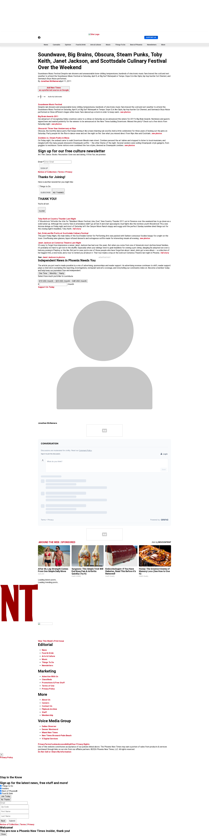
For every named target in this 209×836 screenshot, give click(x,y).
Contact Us (47, 706)
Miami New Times (50, 732)
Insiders (5, 788)
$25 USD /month (63, 281)
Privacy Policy (48, 689)
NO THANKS (58, 192)
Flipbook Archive (49, 709)
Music (108, 45)
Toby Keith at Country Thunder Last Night (57, 219)
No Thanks (5, 799)
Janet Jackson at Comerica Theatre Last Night (59, 243)
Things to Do (7, 786)
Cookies (54, 744)
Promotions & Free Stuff (53, 682)
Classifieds (47, 679)
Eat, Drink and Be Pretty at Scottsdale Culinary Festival (63, 233)
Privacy (68, 172)
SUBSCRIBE (46, 192)
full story (77, 229)
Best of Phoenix (136, 45)
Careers (45, 703)
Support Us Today (46, 287)
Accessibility (64, 744)
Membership (47, 715)
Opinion (68, 45)
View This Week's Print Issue (51, 641)
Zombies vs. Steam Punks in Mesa (53, 138)
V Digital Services (50, 739)
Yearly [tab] (61, 273)
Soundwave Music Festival (50, 104)
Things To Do (120, 45)
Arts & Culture (95, 45)
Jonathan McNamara (50, 81)
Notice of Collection (47, 172)
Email (41, 162)
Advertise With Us (50, 676)
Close (3, 834)
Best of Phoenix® (9, 791)
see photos (125, 112)
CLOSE (42, 211)
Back (3, 821)
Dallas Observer (49, 726)
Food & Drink (81, 45)
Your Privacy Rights (81, 744)
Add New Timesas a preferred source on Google (54, 89)
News (46, 45)
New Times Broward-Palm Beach (56, 735)
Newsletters (151, 45)
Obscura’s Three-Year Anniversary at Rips (57, 128)
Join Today (5, 796)
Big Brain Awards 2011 (48, 116)
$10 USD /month (46, 281)
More (163, 45)
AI (71, 744)
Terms (61, 172)
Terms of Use (48, 686)
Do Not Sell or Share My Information (54, 752)
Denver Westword (50, 729)
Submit (12, 821)
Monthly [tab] (53, 273)
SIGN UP (44, 168)
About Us (46, 700)
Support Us (151, 37)
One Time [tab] (43, 273)
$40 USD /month (79, 281)
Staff (44, 712)
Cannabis (56, 45)
